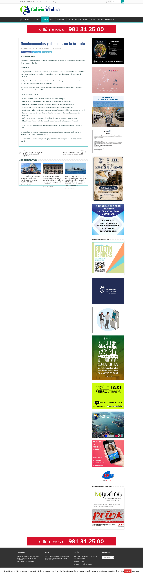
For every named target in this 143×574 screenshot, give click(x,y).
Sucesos (70, 19)
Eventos (93, 19)
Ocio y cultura (61, 19)
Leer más (135, 571)
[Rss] (106, 2)
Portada (21, 19)
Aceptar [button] (128, 571)
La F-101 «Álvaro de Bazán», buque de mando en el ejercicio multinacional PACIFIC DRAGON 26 (31, 179)
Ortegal (55, 2)
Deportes (78, 19)
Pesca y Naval (35, 19)
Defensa (45, 19)
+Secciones (108, 19)
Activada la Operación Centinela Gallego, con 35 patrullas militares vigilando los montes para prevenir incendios (53, 180)
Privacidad (84, 564)
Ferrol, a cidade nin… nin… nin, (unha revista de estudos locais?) (73, 152)
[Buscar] (122, 1)
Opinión (85, 19)
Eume (48, 2)
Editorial (100, 19)
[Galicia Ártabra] (40, 9)
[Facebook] (108, 2)
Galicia (52, 19)
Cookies (89, 564)
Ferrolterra (40, 2)
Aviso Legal (77, 564)
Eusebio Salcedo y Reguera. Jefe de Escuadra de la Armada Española (33, 153)
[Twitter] (110, 2)
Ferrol (27, 19)
